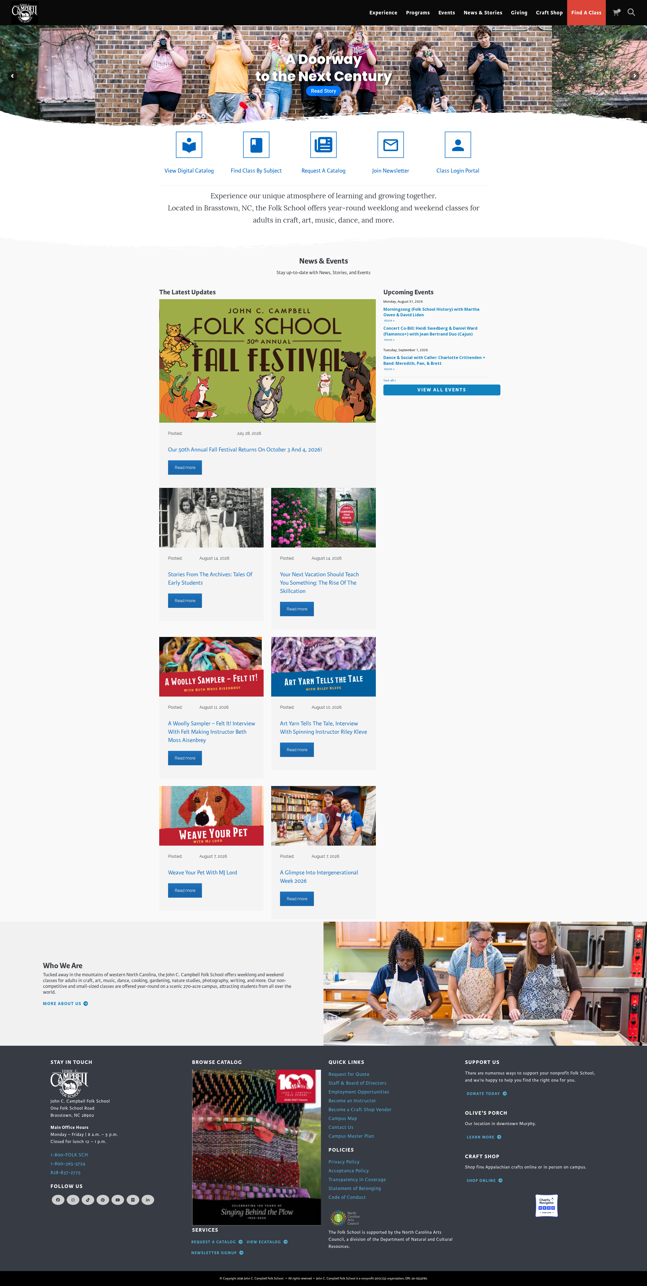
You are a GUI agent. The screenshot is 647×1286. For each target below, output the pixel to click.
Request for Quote (349, 1074)
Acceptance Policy (349, 1171)
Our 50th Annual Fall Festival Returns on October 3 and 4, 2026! (245, 449)
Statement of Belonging (355, 1188)
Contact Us (341, 1127)
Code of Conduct (347, 1197)
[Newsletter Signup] (390, 144)
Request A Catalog (213, 1242)
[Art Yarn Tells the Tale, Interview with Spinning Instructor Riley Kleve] (323, 667)
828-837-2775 (66, 1172)
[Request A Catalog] (323, 144)
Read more (185, 467)
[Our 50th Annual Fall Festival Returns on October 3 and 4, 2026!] (267, 361)
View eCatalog (264, 1242)
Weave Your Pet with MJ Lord (202, 872)
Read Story (323, 91)
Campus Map (343, 1118)
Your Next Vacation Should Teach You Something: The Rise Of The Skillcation (319, 583)
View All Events (442, 390)
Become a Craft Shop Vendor (360, 1109)
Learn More (481, 1137)
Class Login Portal (457, 170)
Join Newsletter (390, 170)
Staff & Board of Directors (358, 1083)
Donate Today (483, 1093)
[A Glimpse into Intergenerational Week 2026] (323, 816)
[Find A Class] (256, 144)
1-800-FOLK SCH (69, 1155)
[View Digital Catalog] (189, 144)
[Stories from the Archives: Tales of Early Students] (211, 517)
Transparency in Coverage (357, 1179)
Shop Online (481, 1180)
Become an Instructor (352, 1101)
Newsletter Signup (214, 1253)
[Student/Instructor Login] (458, 144)
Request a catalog (323, 170)
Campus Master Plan (351, 1136)
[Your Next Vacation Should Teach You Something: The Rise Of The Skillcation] (323, 517)
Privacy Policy (344, 1162)
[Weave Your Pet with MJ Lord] (211, 816)
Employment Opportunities (359, 1092)
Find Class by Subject (256, 170)
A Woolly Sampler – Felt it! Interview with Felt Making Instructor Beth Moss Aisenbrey (211, 732)
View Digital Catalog (189, 170)
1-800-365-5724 (68, 1163)
